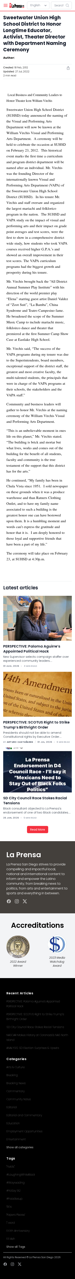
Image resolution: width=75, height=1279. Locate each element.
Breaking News (16, 1083)
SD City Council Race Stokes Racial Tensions (35, 1027)
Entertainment (16, 1139)
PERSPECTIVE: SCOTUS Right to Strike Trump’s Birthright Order (36, 725)
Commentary (15, 1091)
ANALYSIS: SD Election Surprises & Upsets (32, 1048)
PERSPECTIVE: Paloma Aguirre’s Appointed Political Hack (31, 649)
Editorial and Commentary (24, 1115)
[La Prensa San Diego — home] (17, 5)
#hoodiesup (14, 1199)
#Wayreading (15, 1183)
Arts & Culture (15, 1067)
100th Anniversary (18, 1231)
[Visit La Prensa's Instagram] (16, 901)
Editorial (11, 1107)
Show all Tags (15, 1247)
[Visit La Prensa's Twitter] (24, 901)
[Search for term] (68, 5)
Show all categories (19, 1147)
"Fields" (10, 1167)
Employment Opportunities (24, 1131)
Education (13, 1123)
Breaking (12, 1075)
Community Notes (18, 1099)
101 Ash (10, 1239)
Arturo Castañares (20, 742)
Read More (37, 830)
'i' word (10, 1223)
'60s (9, 1207)
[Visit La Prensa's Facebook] (8, 901)
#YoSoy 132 (13, 1191)
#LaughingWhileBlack (20, 1175)
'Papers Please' (15, 1215)
